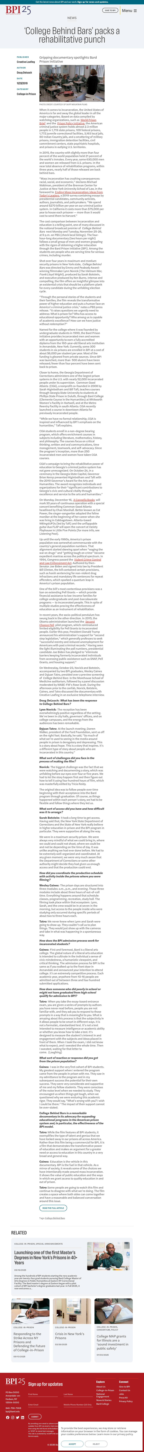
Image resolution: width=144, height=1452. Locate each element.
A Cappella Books (84, 500)
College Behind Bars (55, 1218)
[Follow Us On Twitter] (17, 1417)
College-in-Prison (26, 94)
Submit (34, 1416)
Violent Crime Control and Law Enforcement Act (70, 561)
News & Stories (103, 1400)
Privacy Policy (126, 1401)
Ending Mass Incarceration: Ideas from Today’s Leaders (71, 193)
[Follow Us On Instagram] (13, 1417)
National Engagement (102, 1395)
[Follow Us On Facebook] (8, 1417)
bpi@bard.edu (13, 1411)
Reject (96, 1444)
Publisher (23, 57)
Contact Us (124, 1390)
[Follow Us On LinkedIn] (22, 1417)
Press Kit (123, 1397)
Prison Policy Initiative (71, 123)
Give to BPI (124, 1386)
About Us (100, 1386)
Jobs (121, 1393)
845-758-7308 (13, 1408)
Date (20, 78)
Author (21, 67)
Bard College (102, 1403)
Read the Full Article (53, 1208)
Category (23, 89)
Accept (72, 1444)
